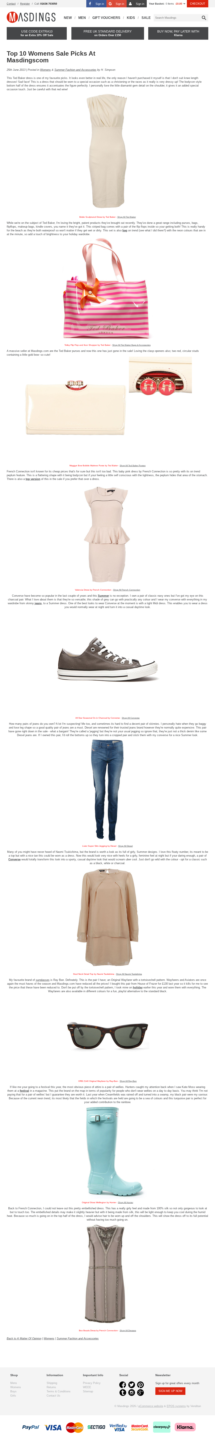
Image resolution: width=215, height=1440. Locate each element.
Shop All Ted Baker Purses (133, 465)
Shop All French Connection (126, 590)
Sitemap (88, 1391)
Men (82, 18)
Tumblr (122, 1392)
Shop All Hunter (125, 1202)
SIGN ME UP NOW (170, 1391)
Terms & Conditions (59, 1391)
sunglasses (43, 979)
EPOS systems (176, 1406)
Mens (13, 1383)
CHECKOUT (197, 3)
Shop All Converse (131, 718)
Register (25, 3)
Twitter (131, 1384)
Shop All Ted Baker (126, 217)
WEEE (87, 1387)
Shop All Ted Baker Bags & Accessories (131, 345)
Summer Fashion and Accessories (75, 69)
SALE (146, 18)
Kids (131, 18)
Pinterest (140, 1384)
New (68, 18)
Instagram (131, 1392)
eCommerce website (150, 1406)
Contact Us (53, 1395)
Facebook (122, 1384)
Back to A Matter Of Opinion (24, 1338)
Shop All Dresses (128, 1330)
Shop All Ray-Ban (128, 1081)
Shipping (52, 1383)
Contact (11, 3)
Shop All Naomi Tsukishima (129, 974)
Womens (45, 69)
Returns (51, 1387)
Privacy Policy (92, 1383)
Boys (13, 1391)
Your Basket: (156, 3)
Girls (13, 1395)
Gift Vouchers (106, 18)
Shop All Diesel (125, 846)
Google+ (140, 1392)
